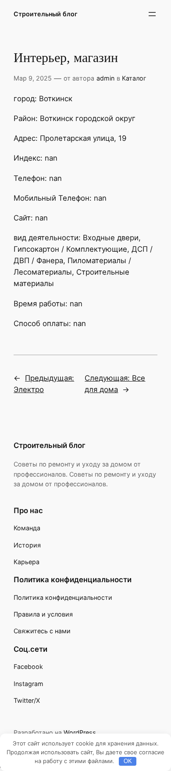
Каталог (134, 78)
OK (128, 761)
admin (105, 78)
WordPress (80, 732)
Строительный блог (46, 14)
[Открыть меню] (152, 14)
